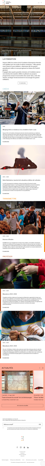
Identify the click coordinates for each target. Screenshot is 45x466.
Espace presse (22, 454)
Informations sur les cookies (31, 460)
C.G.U (23, 460)
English (22, 456)
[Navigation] (39, 2)
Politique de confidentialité (15, 460)
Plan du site (22, 451)
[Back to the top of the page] (22, 438)
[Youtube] (24, 447)
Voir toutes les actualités (22, 405)
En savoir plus (5, 53)
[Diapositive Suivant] (42, 368)
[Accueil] (4, 3)
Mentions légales (5, 460)
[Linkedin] (28, 447)
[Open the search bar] (41, 2)
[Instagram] (21, 447)
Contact (22, 453)
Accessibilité (40, 460)
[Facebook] (17, 447)
